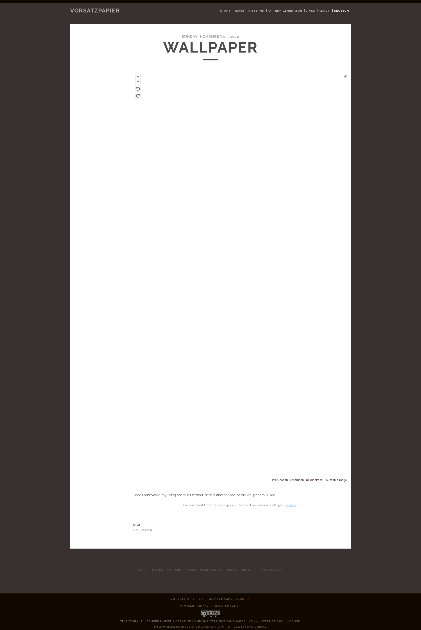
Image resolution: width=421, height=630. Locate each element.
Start (225, 10)
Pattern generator (285, 10)
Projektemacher (220, 598)
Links (310, 10)
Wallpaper (142, 530)
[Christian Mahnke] (247, 598)
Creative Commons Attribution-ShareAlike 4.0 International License (237, 621)
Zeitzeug (292, 505)
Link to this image (335, 480)
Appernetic (208, 627)
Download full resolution (287, 480)
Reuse (239, 10)
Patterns (256, 10)
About (324, 10)
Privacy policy (270, 569)
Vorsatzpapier (95, 10)
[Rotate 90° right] (138, 95)
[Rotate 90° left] (138, 88)
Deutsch (341, 10)
